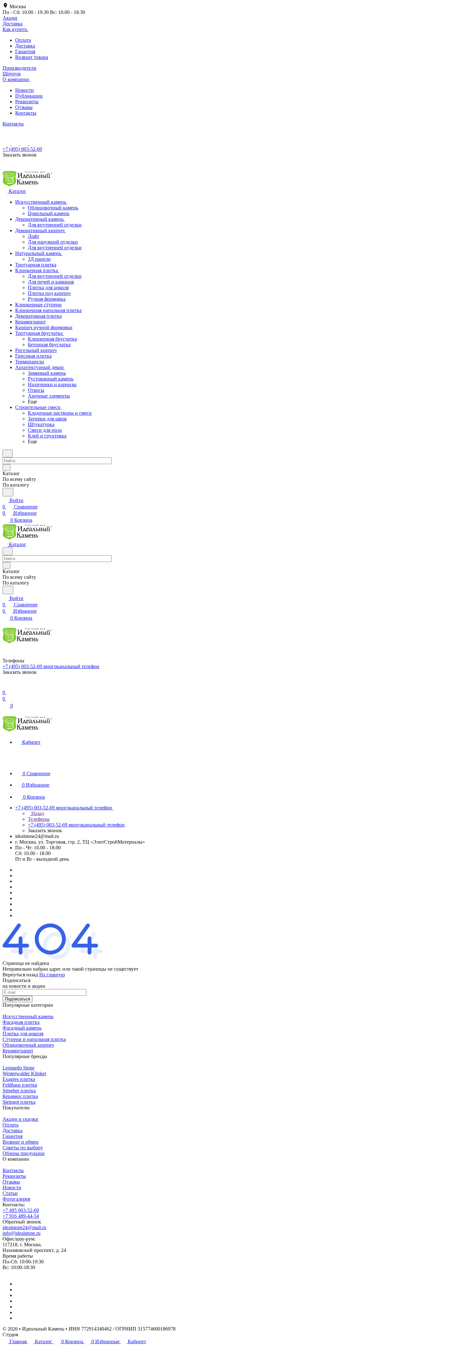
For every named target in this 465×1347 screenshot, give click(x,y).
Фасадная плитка (21, 1022)
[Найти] (8, 492)
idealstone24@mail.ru (24, 1227)
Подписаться (17, 999)
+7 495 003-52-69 (21, 1210)
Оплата (23, 40)
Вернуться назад (20, 974)
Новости (24, 90)
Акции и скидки (20, 1119)
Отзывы (24, 107)
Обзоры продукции (24, 1153)
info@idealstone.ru (21, 1233)
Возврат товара (31, 57)
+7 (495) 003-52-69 (22, 149)
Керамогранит (18, 1050)
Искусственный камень (28, 1016)
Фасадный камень (22, 1028)
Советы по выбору (23, 1147)
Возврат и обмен (21, 1142)
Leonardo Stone (18, 1067)
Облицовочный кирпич (28, 1045)
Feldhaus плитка (20, 1085)
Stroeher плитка (19, 1090)
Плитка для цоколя (23, 1033)
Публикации (29, 96)
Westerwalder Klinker (24, 1073)
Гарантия (25, 51)
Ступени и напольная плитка (34, 1039)
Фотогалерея (16, 1199)
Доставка (25, 45)
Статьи (10, 1193)
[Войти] (5, 686)
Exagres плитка (19, 1079)
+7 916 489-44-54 (21, 1216)
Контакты (25, 113)
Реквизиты (27, 101)
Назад (37, 813)
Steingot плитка (19, 1102)
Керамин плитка (20, 1096)
